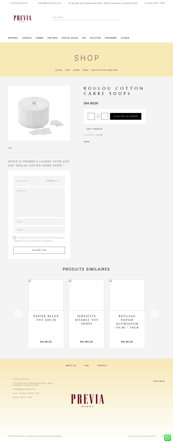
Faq (163, 436)
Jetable (125, 38)
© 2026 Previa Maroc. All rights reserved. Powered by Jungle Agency (35, 436)
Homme (39, 38)
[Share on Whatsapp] (103, 141)
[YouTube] (164, 38)
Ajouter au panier (126, 116)
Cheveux (27, 38)
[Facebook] (147, 38)
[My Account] (152, 18)
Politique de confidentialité (142, 436)
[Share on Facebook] (92, 141)
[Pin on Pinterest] (99, 141)
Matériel (13, 38)
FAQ (87, 365)
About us (71, 365)
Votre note (22, 181)
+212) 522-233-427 (19, 3)
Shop (68, 70)
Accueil (59, 70)
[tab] (10, 150)
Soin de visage (70, 38)
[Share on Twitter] (96, 141)
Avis (10, 148)
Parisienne (111, 38)
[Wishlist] (158, 18)
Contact (102, 365)
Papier (85, 70)
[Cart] (164, 18)
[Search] (119, 17)
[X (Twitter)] (89, 424)
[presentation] (18, 313)
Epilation (95, 38)
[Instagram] (153, 38)
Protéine (53, 38)
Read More (159, 381)
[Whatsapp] (158, 38)
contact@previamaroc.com (49, 3)
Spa (84, 38)
